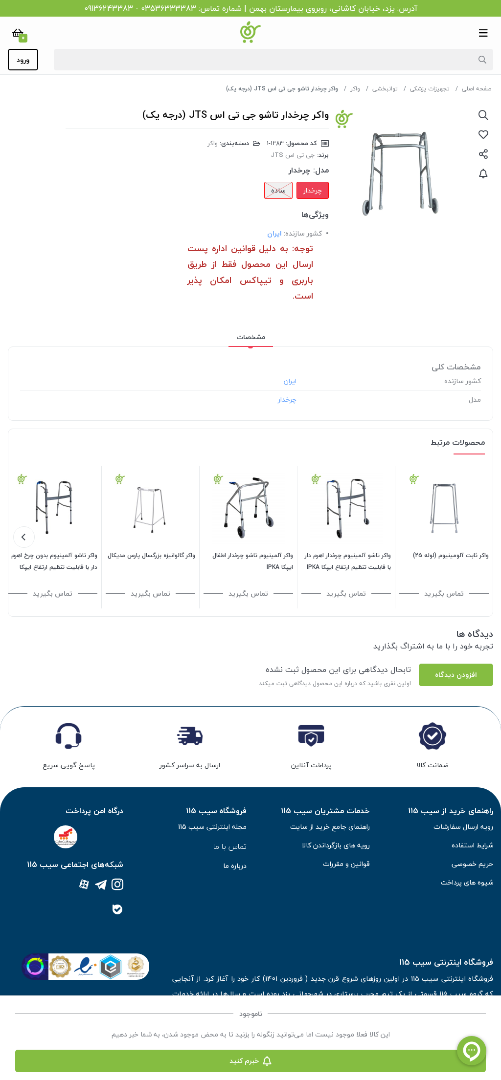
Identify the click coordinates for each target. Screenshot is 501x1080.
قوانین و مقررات (346, 864)
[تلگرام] (101, 885)
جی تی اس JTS (293, 155)
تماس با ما (230, 846)
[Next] (24, 537)
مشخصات (250, 337)
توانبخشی (385, 89)
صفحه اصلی (476, 89)
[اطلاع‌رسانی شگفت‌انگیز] (483, 173)
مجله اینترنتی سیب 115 (212, 827)
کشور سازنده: (303, 233)
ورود (23, 60)
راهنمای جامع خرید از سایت (330, 827)
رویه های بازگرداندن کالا (336, 845)
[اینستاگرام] (117, 885)
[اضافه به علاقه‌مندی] (483, 134)
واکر (355, 89)
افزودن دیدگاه (456, 675)
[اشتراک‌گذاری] (483, 154)
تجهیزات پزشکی (430, 89)
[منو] (483, 33)
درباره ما (235, 866)
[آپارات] (84, 885)
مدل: (321, 170)
